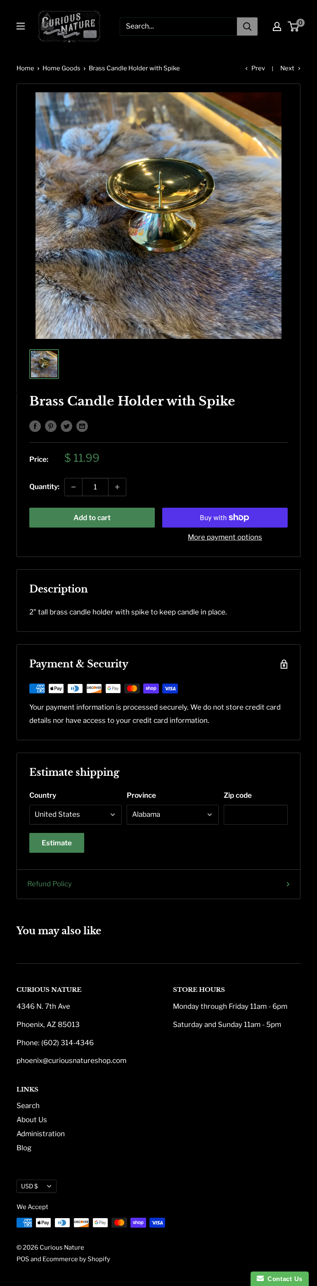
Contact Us (283, 1278)
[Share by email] (82, 425)
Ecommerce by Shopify (76, 1259)
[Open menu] (21, 26)
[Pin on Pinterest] (51, 425)
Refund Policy (49, 884)
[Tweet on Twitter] (66, 425)
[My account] (277, 26)
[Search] (247, 26)
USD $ (29, 1186)
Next (287, 68)
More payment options (225, 537)
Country (42, 795)
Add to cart (92, 517)
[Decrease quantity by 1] (73, 487)
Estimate (57, 843)
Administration (41, 1134)
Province (141, 795)
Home (25, 68)
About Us (32, 1120)
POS (23, 1259)
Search (28, 1105)
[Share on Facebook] (35, 425)
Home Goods (61, 68)
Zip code (238, 795)
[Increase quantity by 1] (117, 487)
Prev (258, 68)
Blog (24, 1148)
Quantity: (44, 486)
